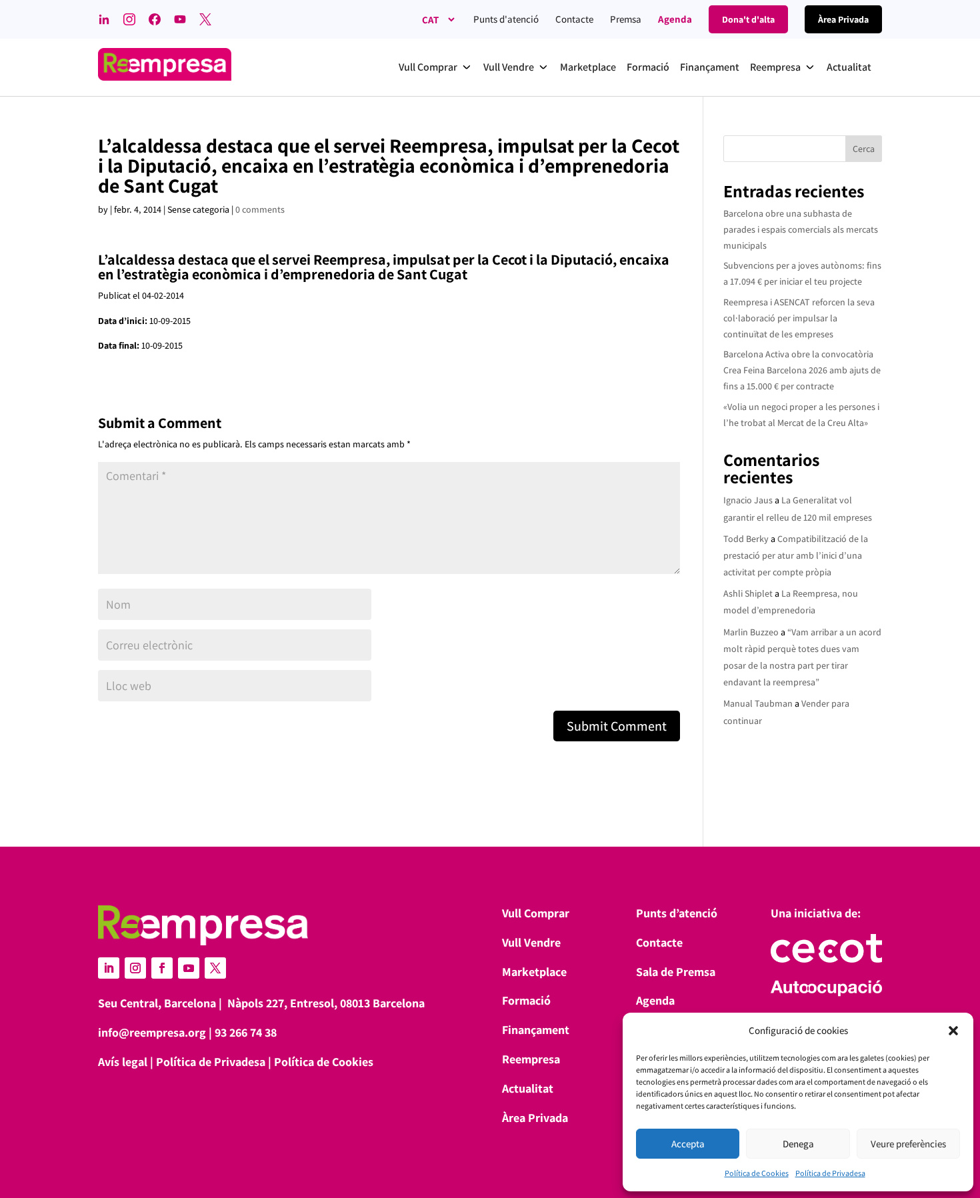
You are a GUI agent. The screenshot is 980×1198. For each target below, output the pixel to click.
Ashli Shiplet (748, 593)
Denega (798, 1143)
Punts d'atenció (506, 19)
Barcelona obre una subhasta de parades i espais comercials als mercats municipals (800, 229)
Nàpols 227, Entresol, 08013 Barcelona (326, 1003)
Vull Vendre (531, 942)
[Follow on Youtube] (188, 968)
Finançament (535, 1029)
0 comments (260, 209)
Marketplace (534, 971)
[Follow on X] (215, 968)
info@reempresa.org (152, 1032)
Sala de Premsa (675, 971)
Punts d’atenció (676, 913)
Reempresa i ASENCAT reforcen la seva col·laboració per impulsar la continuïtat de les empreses (799, 318)
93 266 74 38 (246, 1032)
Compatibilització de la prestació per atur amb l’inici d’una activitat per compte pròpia (795, 555)
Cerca (864, 149)
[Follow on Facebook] (162, 968)
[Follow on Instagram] (135, 968)
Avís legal (122, 1061)
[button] (953, 1030)
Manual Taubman (758, 703)
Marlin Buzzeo (751, 632)
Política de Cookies (757, 1173)
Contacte (574, 19)
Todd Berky (746, 539)
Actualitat (527, 1088)
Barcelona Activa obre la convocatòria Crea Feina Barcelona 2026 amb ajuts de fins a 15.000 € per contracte (802, 370)
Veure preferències (908, 1143)
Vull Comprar (535, 913)
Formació (526, 1000)
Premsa (625, 19)
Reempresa (531, 1059)
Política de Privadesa (830, 1173)
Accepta (688, 1143)
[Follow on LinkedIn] (108, 968)
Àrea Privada (535, 1117)
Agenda (675, 19)
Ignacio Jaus (748, 500)
